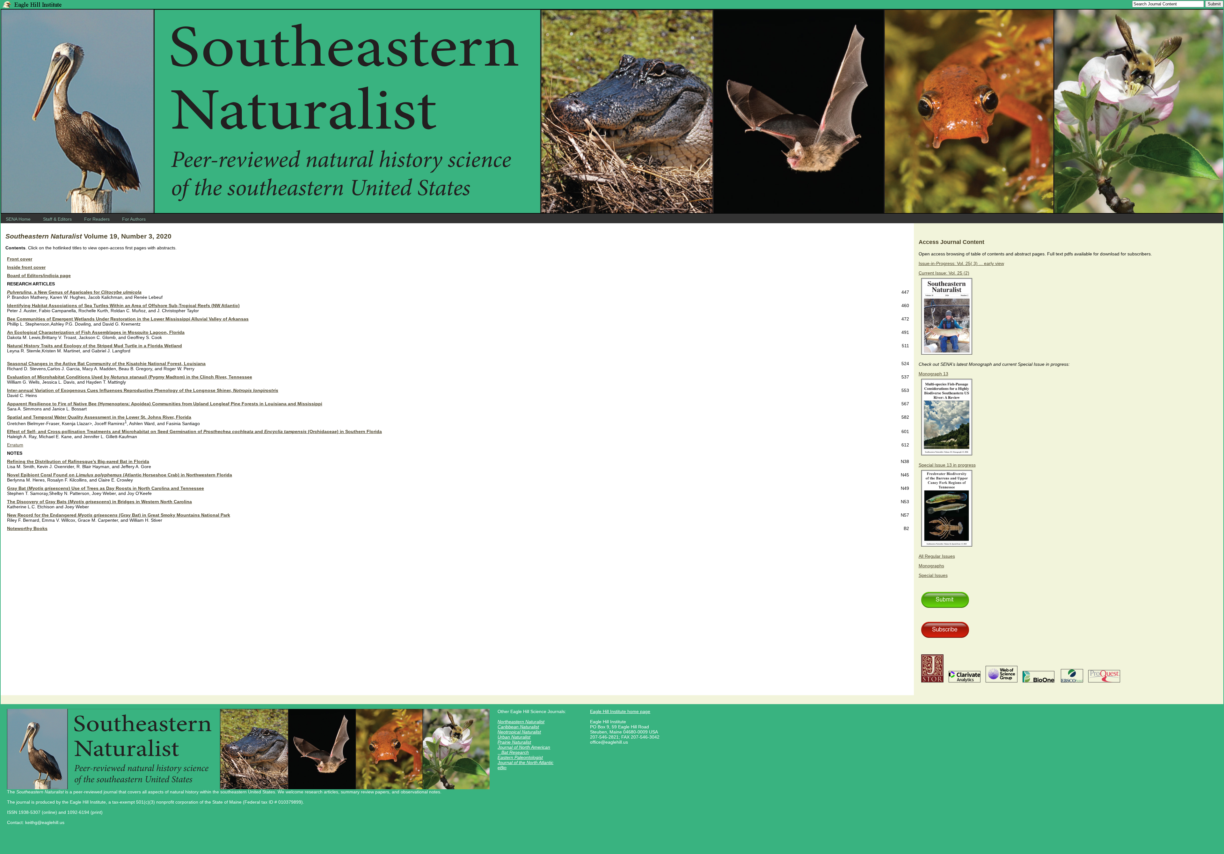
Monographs (931, 565)
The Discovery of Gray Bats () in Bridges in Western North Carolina (99, 501)
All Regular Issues (937, 556)
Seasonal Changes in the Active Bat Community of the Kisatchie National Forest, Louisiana (106, 363)
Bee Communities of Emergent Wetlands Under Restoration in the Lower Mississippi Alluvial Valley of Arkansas (128, 318)
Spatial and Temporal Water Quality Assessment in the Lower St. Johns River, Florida (99, 417)
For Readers (97, 219)
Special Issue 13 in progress (947, 464)
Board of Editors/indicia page (39, 275)
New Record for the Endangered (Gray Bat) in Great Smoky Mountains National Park (118, 515)
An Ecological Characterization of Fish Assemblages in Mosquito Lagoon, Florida (96, 332)
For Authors (134, 219)
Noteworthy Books (27, 528)
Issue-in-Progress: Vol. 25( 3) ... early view (961, 263)
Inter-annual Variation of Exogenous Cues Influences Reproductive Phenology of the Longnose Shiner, (142, 390)
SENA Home (18, 219)
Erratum (15, 444)
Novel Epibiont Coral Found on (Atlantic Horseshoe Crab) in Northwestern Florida (119, 474)
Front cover (19, 258)
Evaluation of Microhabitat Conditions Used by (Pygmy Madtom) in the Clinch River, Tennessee (129, 376)
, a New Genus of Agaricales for (87, 292)
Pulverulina (19, 292)
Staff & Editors (57, 219)
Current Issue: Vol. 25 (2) (944, 273)
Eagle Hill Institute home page (620, 711)
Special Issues (933, 575)
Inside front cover (26, 267)
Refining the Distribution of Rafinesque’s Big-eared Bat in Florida (78, 461)
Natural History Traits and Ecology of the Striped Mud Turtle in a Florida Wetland (94, 345)
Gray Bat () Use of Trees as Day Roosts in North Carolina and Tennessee (105, 488)
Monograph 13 (933, 373)
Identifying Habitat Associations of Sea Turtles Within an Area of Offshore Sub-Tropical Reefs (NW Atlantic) (123, 305)
